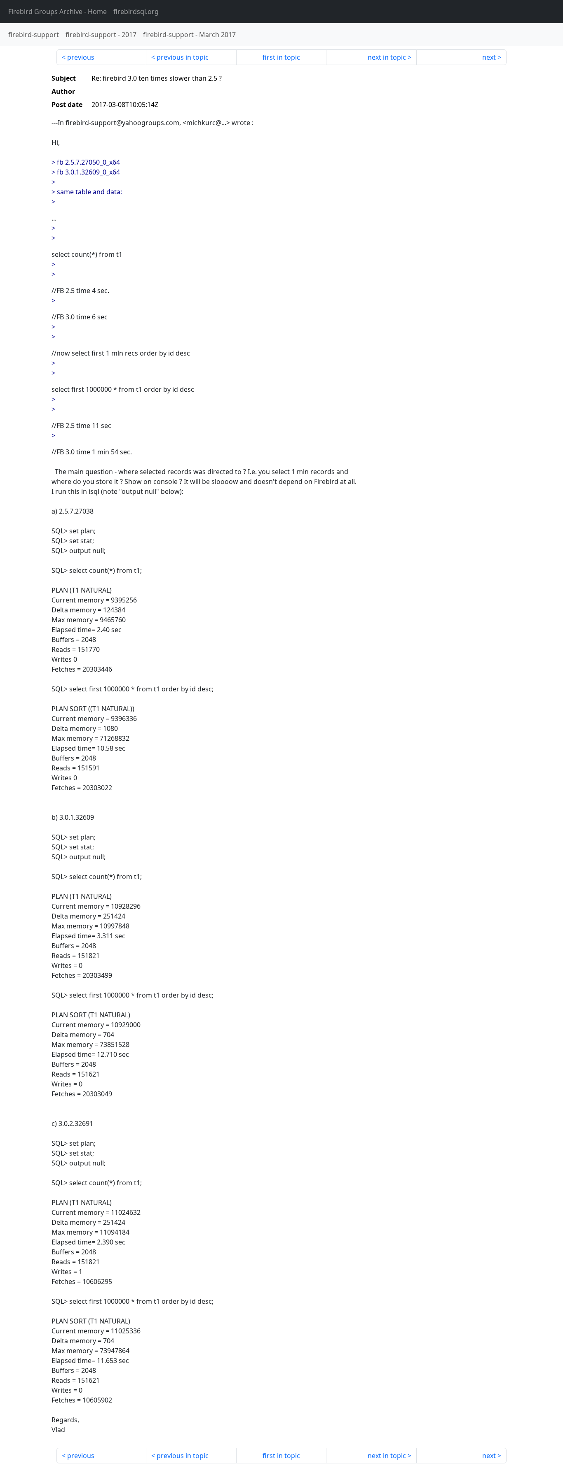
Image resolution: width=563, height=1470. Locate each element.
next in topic (387, 57)
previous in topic (183, 57)
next (489, 57)
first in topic (281, 57)
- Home (57, 11)
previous (80, 57)
